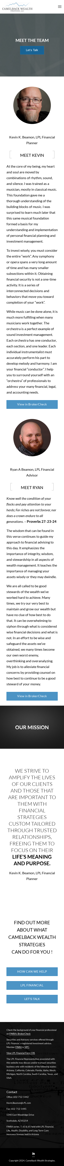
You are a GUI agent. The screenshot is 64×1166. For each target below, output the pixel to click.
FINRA (18, 1047)
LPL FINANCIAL (32, 985)
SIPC (26, 1047)
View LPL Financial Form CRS (20, 1053)
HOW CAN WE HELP (32, 971)
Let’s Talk (32, 50)
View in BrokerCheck (32, 404)
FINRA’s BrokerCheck (20, 1033)
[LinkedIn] (33, 1154)
